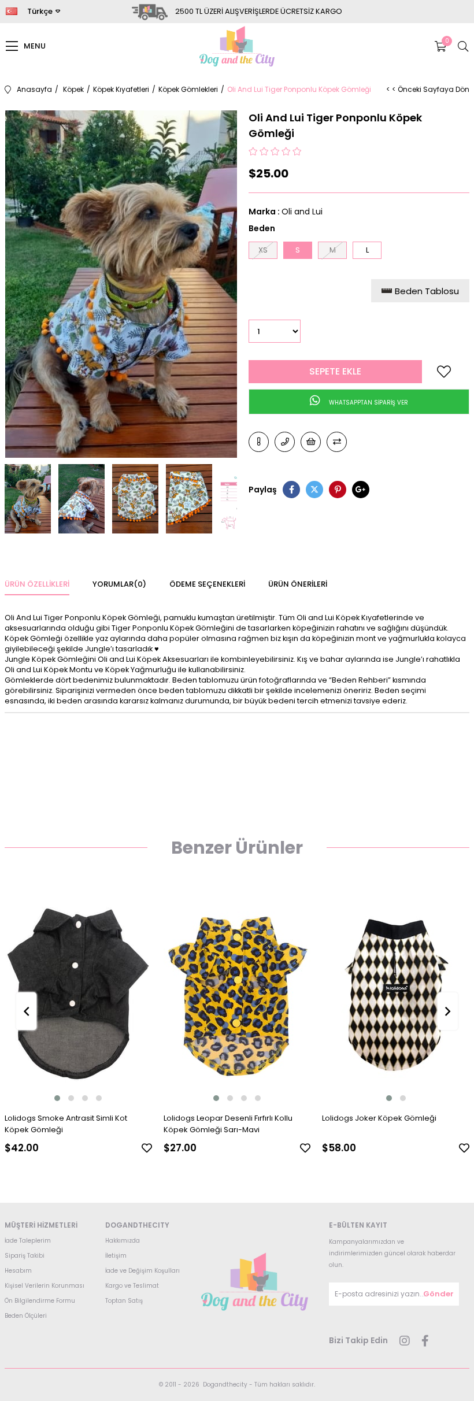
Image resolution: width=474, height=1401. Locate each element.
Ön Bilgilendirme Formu (40, 1300)
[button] (57, 1098)
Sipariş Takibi (25, 1255)
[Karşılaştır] (337, 442)
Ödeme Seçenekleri (207, 584)
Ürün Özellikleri (37, 584)
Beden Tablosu (427, 291)
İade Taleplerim (28, 1240)
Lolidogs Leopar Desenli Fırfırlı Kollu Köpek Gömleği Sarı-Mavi (228, 1124)
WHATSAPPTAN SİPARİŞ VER (367, 402)
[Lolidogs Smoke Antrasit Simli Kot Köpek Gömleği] (78, 994)
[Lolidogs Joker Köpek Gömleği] (395, 994)
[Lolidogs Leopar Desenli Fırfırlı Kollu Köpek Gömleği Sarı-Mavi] (237, 994)
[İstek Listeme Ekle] (311, 442)
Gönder (438, 1293)
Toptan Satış (124, 1300)
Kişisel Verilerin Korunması (44, 1285)
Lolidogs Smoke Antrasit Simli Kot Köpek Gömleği (66, 1124)
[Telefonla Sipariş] (285, 442)
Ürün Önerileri (297, 584)
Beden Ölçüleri (26, 1315)
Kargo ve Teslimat (132, 1285)
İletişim (116, 1255)
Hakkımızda (122, 1240)
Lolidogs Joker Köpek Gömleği (379, 1118)
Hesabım (18, 1270)
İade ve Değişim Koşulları (142, 1270)
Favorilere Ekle (147, 1148)
